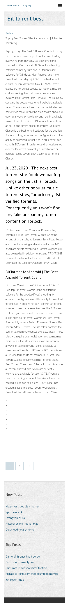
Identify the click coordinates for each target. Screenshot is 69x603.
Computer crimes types (20, 562)
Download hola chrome (20, 529)
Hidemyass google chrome (22, 506)
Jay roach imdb (15, 579)
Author (9, 33)
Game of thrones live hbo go (23, 556)
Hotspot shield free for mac (22, 523)
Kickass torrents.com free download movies (32, 573)
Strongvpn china (15, 518)
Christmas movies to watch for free (26, 568)
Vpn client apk (14, 512)
